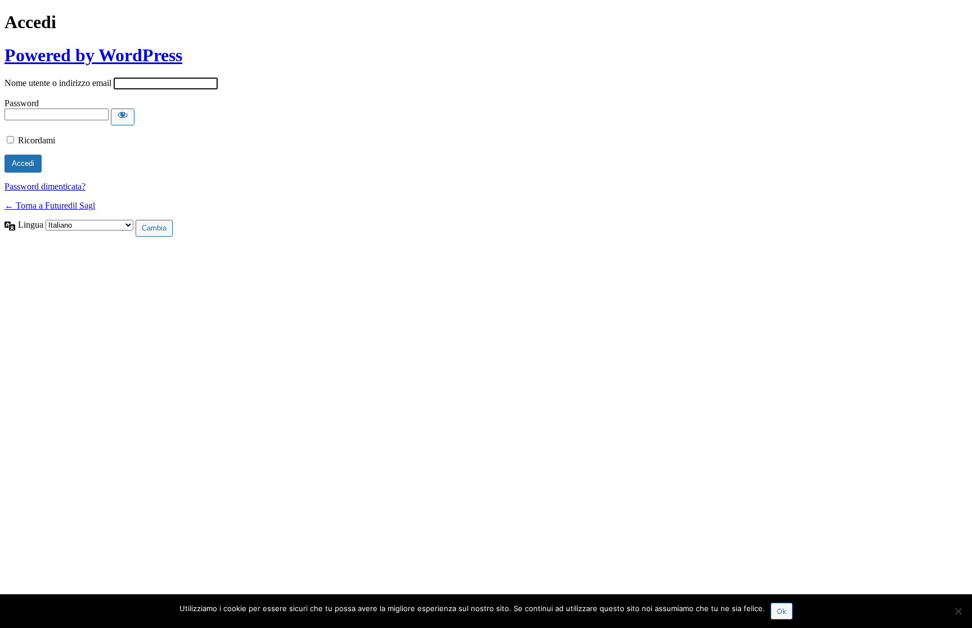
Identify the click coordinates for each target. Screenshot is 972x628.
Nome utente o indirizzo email (57, 83)
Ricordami (36, 140)
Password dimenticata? (45, 186)
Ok (781, 611)
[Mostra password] (122, 117)
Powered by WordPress (93, 55)
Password (21, 103)
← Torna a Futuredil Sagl (49, 205)
